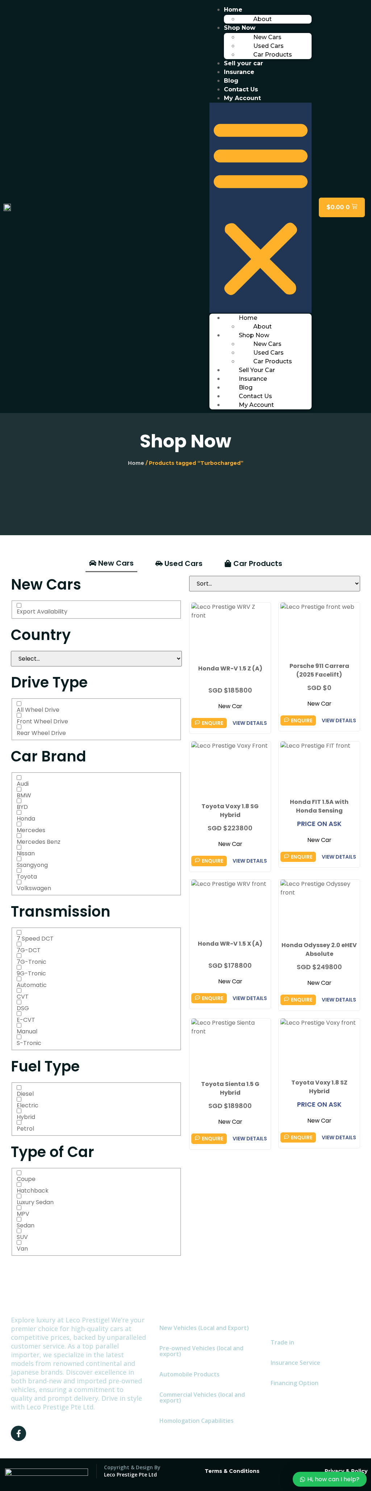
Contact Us (241, 89)
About (262, 19)
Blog (231, 80)
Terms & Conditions (232, 1471)
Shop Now (239, 27)
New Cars (267, 37)
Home (233, 9)
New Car (230, 706)
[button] (260, 208)
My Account (242, 98)
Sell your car (243, 63)
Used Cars (268, 45)
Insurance (239, 72)
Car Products (272, 54)
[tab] (111, 563)
